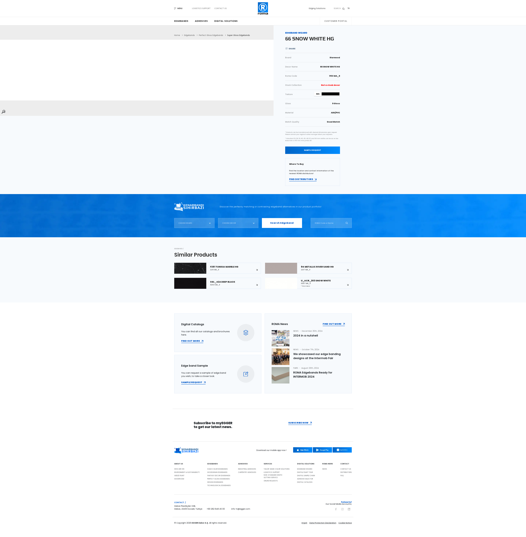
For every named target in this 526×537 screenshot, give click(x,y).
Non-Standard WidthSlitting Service (273, 476)
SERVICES (268, 464)
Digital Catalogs (304, 482)
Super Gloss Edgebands (238, 35)
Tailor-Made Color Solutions (277, 469)
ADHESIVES (243, 464)
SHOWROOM (179, 479)
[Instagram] (342, 508)
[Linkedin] (349, 508)
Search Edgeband (282, 223)
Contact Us (220, 8)
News (324, 469)
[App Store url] (302, 450)
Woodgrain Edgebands (217, 472)
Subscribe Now (298, 422)
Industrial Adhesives (247, 469)
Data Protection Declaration (322, 523)
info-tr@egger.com (240, 509)
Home (177, 35)
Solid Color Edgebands (217, 469)
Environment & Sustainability (187, 472)
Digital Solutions (226, 21)
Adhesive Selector (305, 479)
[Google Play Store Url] (322, 450)
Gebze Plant (179, 475)
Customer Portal (335, 21)
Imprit (304, 523)
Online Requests (271, 481)
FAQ (342, 475)
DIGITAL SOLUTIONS (305, 464)
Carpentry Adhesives (247, 472)
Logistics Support (201, 8)
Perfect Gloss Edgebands (211, 35)
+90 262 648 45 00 (216, 509)
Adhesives (201, 21)
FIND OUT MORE (190, 341)
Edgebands (181, 21)
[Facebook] (336, 508)
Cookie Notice (345, 523)
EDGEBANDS (212, 464)
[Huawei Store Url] (342, 450)
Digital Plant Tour (305, 472)
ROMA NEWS (327, 464)
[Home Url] (263, 8)
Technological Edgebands (219, 485)
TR (349, 8)
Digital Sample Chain (306, 475)
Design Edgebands (215, 482)
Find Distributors (301, 179)
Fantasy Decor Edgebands (218, 475)
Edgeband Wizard (304, 469)
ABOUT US (178, 464)
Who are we (179, 469)
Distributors (346, 472)
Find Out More (332, 324)
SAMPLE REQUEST (312, 150)
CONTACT (344, 464)
